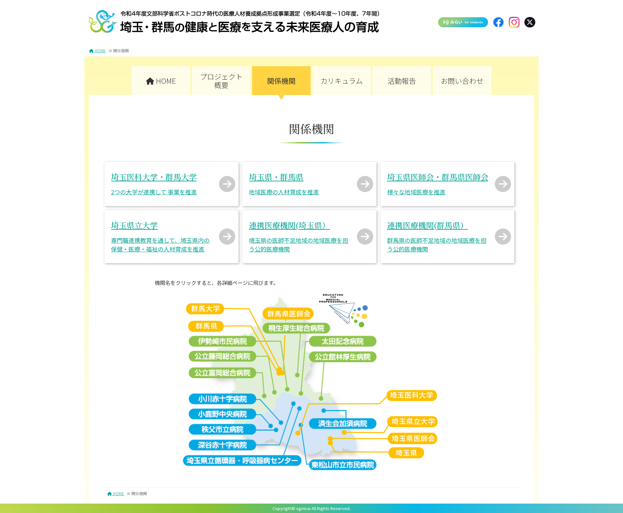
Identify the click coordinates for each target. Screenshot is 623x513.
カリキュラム (341, 80)
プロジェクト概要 (221, 80)
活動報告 (401, 80)
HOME (100, 50)
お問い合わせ (462, 80)
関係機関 (281, 80)
